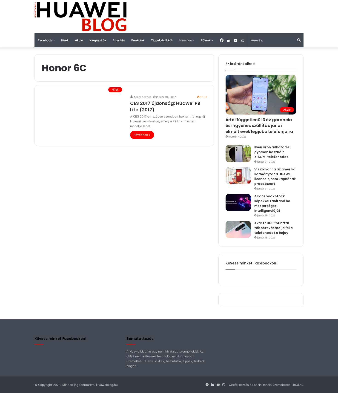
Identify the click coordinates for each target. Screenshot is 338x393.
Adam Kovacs (142, 97)
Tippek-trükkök (162, 40)
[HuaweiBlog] (80, 16)
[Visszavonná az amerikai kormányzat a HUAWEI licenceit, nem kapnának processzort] (238, 175)
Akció (79, 40)
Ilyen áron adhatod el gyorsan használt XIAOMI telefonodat (272, 152)
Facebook (45, 40)
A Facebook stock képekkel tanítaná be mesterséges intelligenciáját (272, 203)
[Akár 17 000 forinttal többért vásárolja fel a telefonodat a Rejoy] (238, 229)
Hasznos (185, 40)
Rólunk (205, 40)
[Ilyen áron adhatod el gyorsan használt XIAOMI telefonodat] (238, 153)
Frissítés (119, 40)
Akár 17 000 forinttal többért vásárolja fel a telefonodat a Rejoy (273, 228)
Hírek (65, 40)
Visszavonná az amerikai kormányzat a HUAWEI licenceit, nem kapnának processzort (275, 176)
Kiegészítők (97, 40)
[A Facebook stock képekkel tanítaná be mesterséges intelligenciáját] (238, 202)
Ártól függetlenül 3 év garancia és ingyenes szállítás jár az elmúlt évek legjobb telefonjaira (259, 125)
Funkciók (137, 40)
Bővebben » (142, 135)
